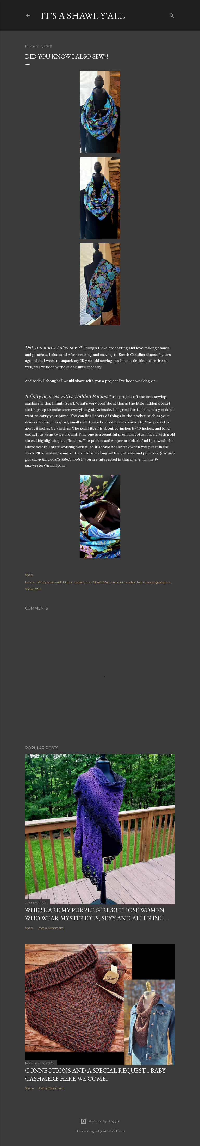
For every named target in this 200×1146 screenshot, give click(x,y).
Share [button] (29, 575)
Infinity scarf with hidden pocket (60, 582)
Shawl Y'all (33, 589)
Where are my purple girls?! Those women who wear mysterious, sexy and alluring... (96, 914)
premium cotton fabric (128, 582)
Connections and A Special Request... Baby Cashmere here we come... (95, 1074)
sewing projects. (159, 582)
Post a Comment (51, 928)
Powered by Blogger (104, 1121)
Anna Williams (114, 1131)
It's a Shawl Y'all (83, 15)
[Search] (172, 14)
